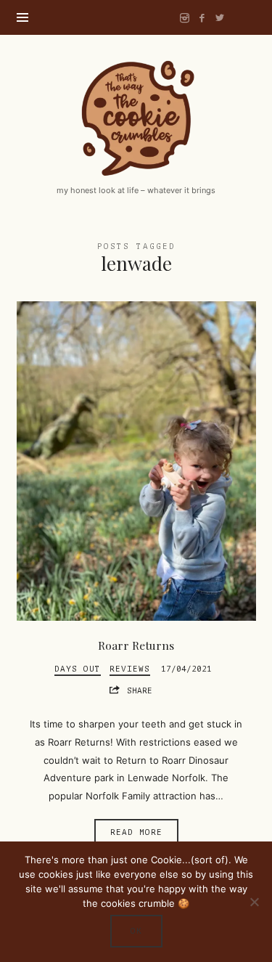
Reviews (130, 669)
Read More (136, 832)
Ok (136, 931)
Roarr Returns (136, 645)
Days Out (77, 669)
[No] (254, 901)
